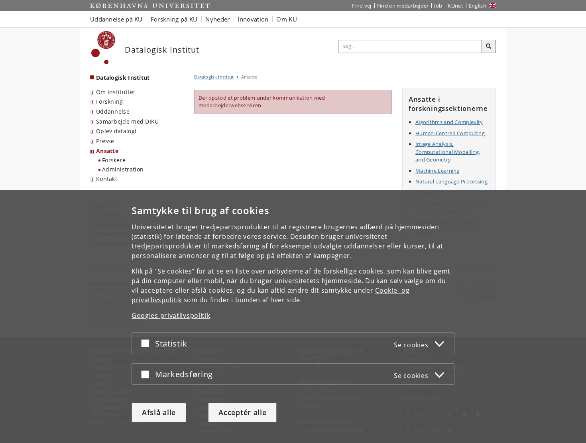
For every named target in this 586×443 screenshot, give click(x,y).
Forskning (109, 101)
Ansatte (107, 151)
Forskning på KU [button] (174, 19)
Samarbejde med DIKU (127, 121)
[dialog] (293, 316)
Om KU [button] (286, 19)
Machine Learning (437, 170)
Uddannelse (113, 111)
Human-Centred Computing (450, 133)
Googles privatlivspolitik (171, 315)
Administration (123, 169)
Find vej (361, 5)
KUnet (455, 5)
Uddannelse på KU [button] (116, 19)
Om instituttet (115, 92)
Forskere (114, 160)
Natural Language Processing (451, 181)
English (477, 5)
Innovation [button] (253, 19)
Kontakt (106, 179)
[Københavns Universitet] (103, 47)
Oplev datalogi (116, 131)
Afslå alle (159, 412)
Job (438, 5)
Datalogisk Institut (123, 77)
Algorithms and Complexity (449, 122)
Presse (105, 141)
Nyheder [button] (217, 19)
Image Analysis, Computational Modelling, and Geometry (447, 151)
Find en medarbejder (403, 5)
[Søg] (489, 46)
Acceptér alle (242, 412)
